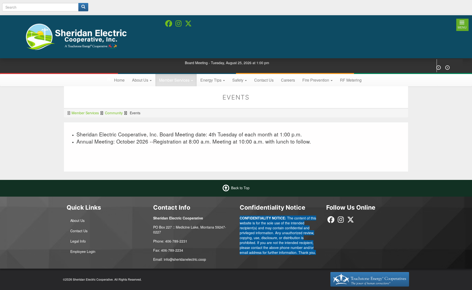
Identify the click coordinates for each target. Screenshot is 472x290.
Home (119, 80)
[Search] (83, 7)
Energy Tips (211, 80)
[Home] (76, 36)
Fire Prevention (316, 80)
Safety (238, 80)
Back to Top (240, 187)
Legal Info (78, 241)
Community (114, 112)
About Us (140, 80)
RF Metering (351, 80)
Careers (288, 80)
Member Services (175, 80)
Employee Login (82, 251)
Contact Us (264, 80)
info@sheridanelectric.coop (185, 259)
